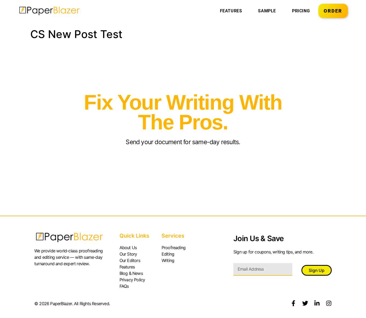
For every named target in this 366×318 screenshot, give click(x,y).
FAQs (124, 286)
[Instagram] (329, 303)
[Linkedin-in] (317, 303)
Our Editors (129, 260)
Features (127, 267)
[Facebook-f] (293, 303)
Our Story (128, 254)
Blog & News (131, 273)
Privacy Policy (132, 279)
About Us (128, 247)
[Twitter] (305, 303)
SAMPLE (267, 10)
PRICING (301, 10)
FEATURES (231, 10)
